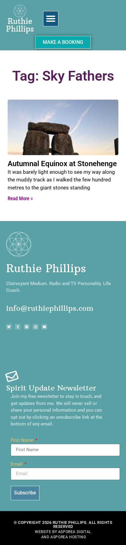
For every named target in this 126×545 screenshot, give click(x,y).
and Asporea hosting (63, 537)
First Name (23, 440)
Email (17, 464)
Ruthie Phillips (20, 25)
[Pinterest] (26, 327)
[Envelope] (44, 327)
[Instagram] (35, 327)
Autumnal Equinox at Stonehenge (62, 163)
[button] (50, 18)
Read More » (20, 198)
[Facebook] (17, 327)
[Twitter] (9, 327)
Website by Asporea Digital (63, 532)
